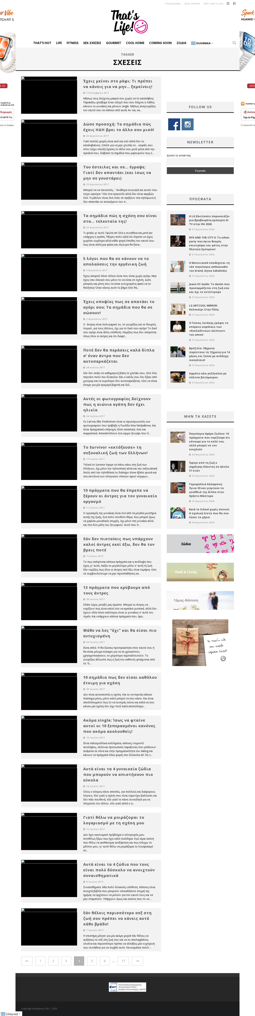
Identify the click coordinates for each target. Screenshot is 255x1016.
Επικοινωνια (173, 3)
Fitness (72, 43)
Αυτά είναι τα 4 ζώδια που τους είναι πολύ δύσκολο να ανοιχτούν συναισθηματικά (119, 870)
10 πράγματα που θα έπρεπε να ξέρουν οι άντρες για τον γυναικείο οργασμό (120, 496)
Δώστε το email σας (179, 155)
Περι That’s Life (213, 3)
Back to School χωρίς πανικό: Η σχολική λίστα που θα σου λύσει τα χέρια (209, 513)
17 (123, 961)
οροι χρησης (192, 3)
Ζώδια (181, 43)
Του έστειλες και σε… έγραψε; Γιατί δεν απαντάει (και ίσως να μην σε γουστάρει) (117, 172)
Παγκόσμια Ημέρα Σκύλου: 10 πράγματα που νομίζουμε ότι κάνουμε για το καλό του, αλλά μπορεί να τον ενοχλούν (209, 441)
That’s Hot (42, 43)
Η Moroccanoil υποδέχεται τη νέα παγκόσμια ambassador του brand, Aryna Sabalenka (209, 266)
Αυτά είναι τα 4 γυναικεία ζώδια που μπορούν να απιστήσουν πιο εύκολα (118, 774)
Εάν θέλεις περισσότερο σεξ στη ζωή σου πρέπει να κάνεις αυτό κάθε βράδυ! (117, 918)
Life (59, 43)
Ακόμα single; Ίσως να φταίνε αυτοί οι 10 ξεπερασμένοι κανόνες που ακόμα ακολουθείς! (119, 726)
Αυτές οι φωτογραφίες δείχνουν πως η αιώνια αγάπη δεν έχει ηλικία (117, 404)
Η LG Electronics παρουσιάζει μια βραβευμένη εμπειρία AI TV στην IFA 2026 (209, 220)
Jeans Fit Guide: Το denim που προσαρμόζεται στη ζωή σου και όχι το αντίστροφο (209, 288)
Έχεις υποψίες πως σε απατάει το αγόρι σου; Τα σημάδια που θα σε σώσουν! (119, 307)
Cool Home (135, 43)
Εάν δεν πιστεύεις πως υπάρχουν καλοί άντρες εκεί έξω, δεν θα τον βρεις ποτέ (119, 544)
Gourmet (113, 43)
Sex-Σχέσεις (92, 43)
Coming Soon (160, 43)
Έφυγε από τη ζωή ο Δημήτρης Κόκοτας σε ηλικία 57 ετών (209, 466)
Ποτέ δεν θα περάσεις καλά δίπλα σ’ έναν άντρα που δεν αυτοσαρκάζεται (119, 356)
